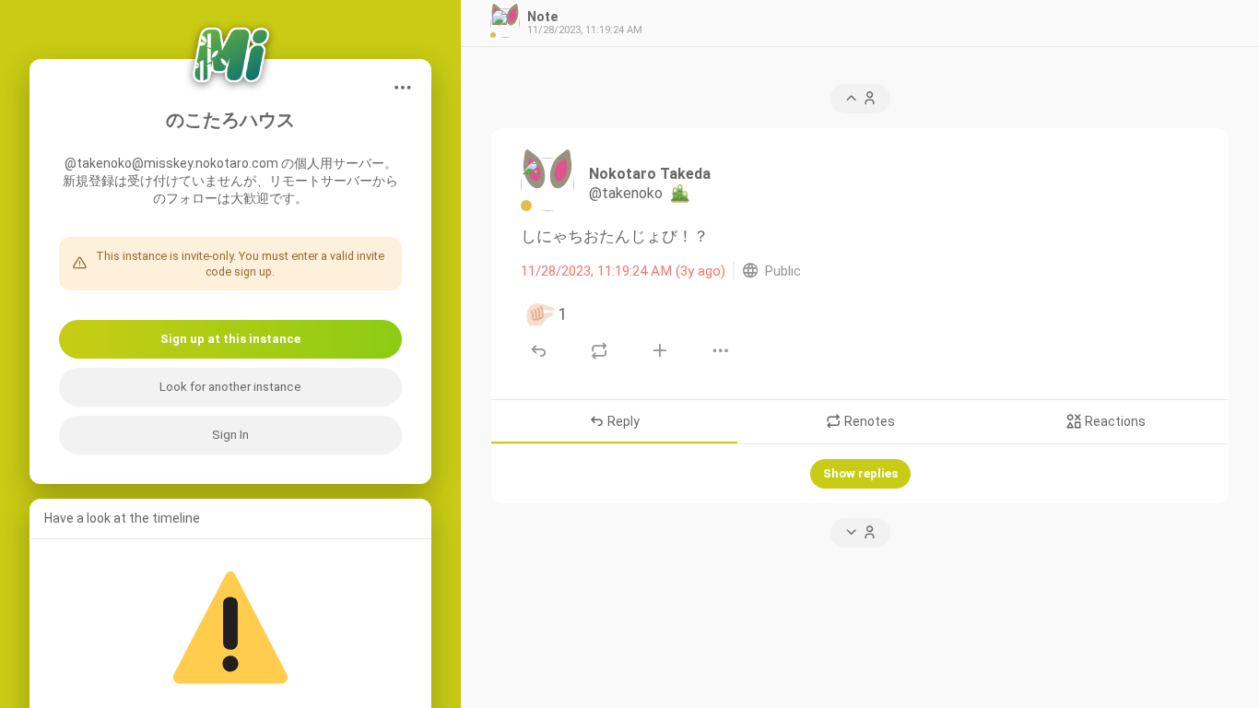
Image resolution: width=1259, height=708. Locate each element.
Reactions (1114, 421)
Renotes (868, 421)
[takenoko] (547, 184)
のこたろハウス (230, 120)
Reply (622, 421)
